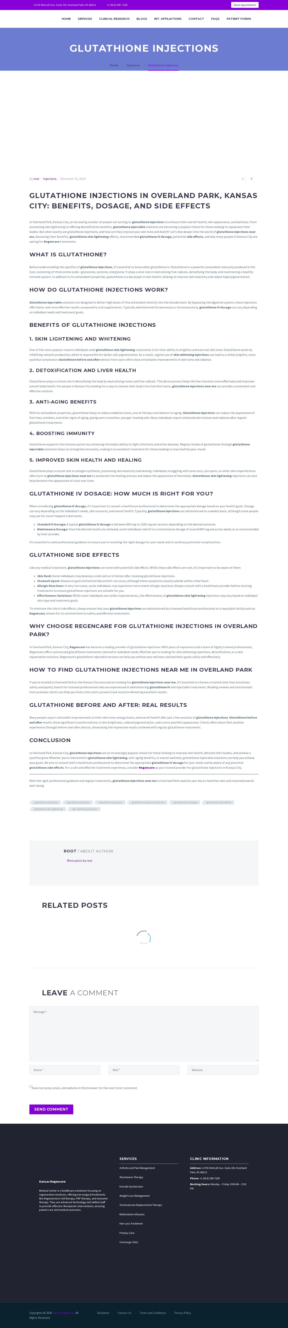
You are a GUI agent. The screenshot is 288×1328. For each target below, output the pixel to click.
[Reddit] (60, 820)
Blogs (142, 19)
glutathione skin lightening (48, 809)
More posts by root (79, 860)
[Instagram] (161, 4)
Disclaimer (103, 1313)
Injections (50, 179)
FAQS (215, 19)
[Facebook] (143, 4)
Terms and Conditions (153, 1313)
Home (66, 19)
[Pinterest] (166, 4)
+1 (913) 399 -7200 (117, 5)
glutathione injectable (46, 802)
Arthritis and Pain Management (137, 1168)
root (36, 179)
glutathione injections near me (148, 802)
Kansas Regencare (52, 1181)
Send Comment (51, 1109)
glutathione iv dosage (185, 802)
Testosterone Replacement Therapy (141, 1205)
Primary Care (127, 1233)
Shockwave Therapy (131, 1177)
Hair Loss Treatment (131, 1223)
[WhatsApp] (172, 4)
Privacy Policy (182, 1313)
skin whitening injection (84, 809)
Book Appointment (245, 5)
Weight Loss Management (135, 1195)
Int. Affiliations (168, 19)
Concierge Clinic (129, 1242)
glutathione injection (78, 802)
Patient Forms (239, 19)
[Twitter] (155, 4)
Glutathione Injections (110, 802)
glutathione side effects (218, 802)
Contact (196, 19)
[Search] (258, 18)
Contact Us (124, 1313)
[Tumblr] (49, 820)
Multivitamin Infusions (132, 1214)
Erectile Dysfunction (131, 1186)
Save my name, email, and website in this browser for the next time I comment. (85, 1088)
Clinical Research (114, 19)
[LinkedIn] (149, 4)
